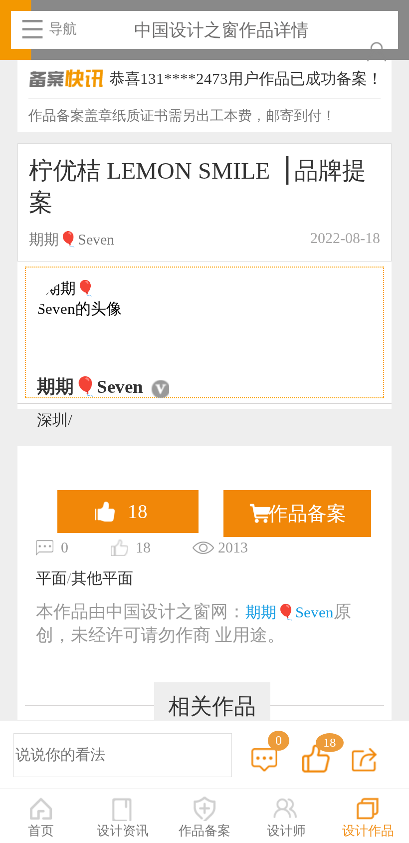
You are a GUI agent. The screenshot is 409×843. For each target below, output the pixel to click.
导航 (63, 28)
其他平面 (102, 578)
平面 (51, 578)
